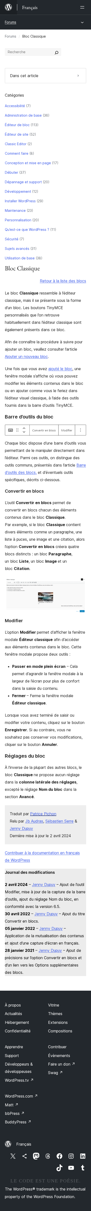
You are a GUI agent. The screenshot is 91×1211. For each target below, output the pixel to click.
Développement (18, 191)
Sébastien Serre (59, 821)
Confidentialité (18, 1030)
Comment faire (16, 153)
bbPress (15, 1113)
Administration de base (23, 115)
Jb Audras (34, 821)
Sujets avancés (17, 248)
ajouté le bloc (60, 368)
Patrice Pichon (43, 813)
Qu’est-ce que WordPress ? (27, 229)
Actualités (13, 1013)
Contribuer (57, 1046)
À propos (13, 1005)
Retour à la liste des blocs (63, 280)
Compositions (60, 1030)
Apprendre (14, 1046)
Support (12, 1055)
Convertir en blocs (24, 491)
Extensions (58, 1022)
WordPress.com (21, 1096)
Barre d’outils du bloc (29, 417)
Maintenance (15, 210)
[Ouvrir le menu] (83, 7)
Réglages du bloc (25, 756)
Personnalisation (18, 220)
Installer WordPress (20, 201)
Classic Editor (15, 144)
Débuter (11, 172)
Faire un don (61, 1064)
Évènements (59, 1055)
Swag (55, 1072)
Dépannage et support (23, 182)
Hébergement (17, 1022)
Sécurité (11, 239)
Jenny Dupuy (21, 828)
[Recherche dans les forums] (56, 52)
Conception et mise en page (28, 163)
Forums (10, 22)
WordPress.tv (19, 1080)
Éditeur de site (16, 134)
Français (23, 1144)
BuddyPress (18, 1121)
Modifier (14, 620)
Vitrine (53, 1005)
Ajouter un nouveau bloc (26, 356)
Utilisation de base (20, 258)
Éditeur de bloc (17, 125)
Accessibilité (15, 106)
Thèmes (55, 1013)
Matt (11, 1104)
